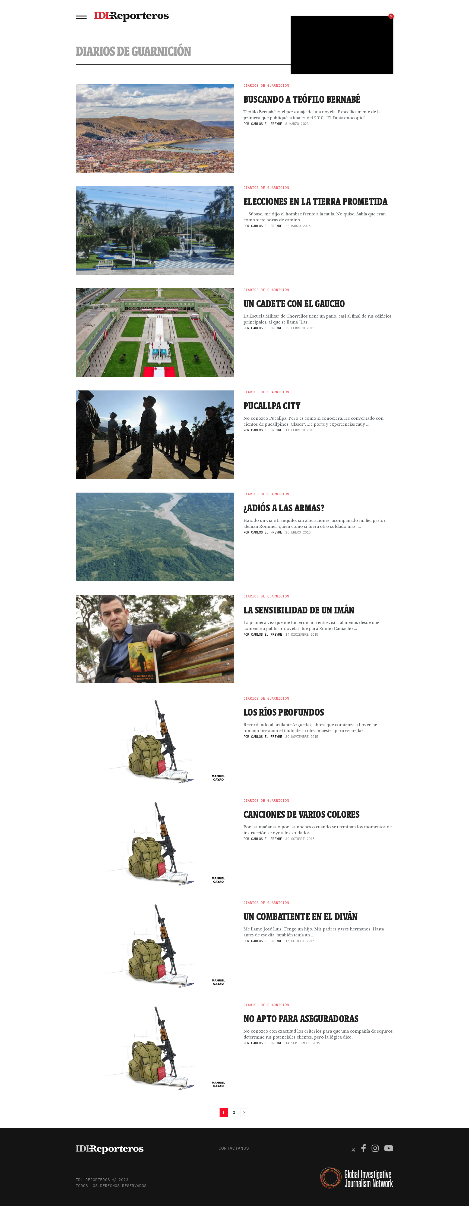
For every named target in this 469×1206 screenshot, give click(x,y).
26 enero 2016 (297, 532)
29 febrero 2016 (299, 328)
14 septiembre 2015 (302, 1043)
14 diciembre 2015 (301, 634)
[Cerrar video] (391, 16)
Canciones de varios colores (301, 814)
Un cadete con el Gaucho (294, 303)
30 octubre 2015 (299, 839)
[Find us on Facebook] (363, 1149)
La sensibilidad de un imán (299, 610)
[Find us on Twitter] (353, 1149)
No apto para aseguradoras (301, 1018)
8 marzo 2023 (296, 124)
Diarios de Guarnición (266, 85)
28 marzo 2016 (297, 226)
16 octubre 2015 (299, 941)
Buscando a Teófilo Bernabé (301, 99)
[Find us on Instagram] (375, 1149)
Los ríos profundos (283, 712)
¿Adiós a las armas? (283, 508)
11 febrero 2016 (299, 430)
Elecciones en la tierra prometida (315, 201)
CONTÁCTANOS (233, 1148)
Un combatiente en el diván (300, 916)
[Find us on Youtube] (388, 1149)
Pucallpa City (272, 406)
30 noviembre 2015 (301, 737)
